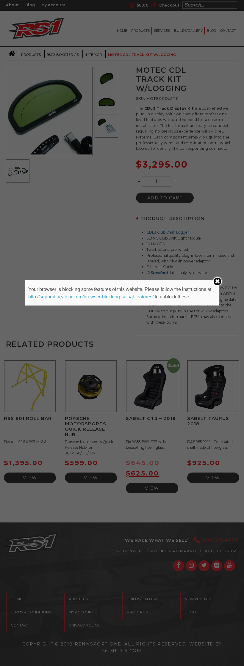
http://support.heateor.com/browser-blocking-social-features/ (91, 296)
